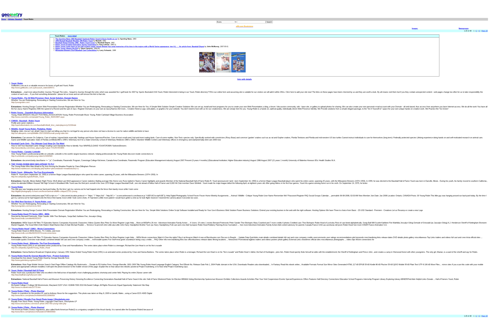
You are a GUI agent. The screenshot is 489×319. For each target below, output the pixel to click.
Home (3, 19)
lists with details (244, 79)
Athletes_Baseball (15, 19)
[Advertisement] (244, 6)
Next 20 (485, 31)
